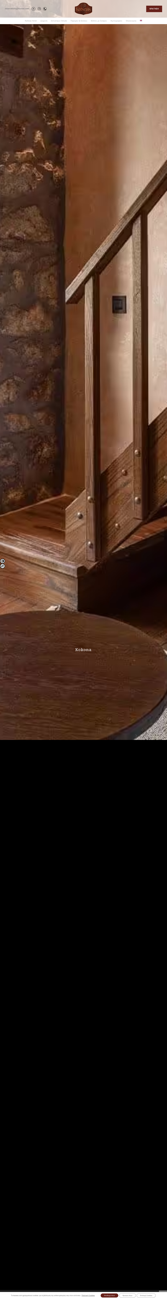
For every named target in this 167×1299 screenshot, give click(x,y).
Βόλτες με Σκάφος (99, 21)
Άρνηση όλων (127, 1295)
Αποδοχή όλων (109, 1295)
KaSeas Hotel (31, 21)
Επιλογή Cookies (146, 1295)
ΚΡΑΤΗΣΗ (154, 9)
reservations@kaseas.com (17, 8)
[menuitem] (31, 21)
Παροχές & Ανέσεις (79, 21)
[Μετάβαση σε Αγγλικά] (141, 20)
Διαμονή (43, 21)
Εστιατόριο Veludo (59, 21)
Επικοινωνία (131, 21)
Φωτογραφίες (116, 21)
